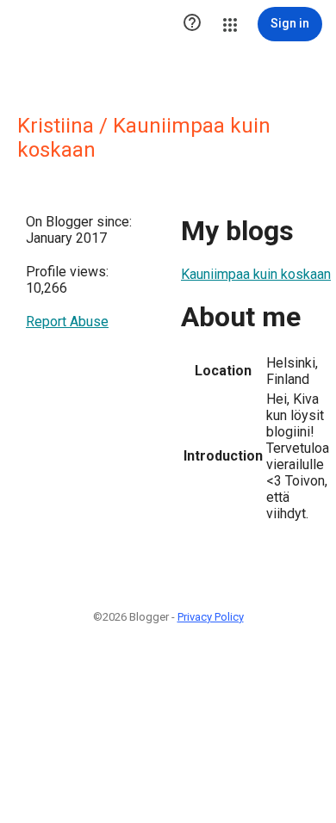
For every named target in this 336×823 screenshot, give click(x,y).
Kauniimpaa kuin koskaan (256, 274)
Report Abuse (67, 321)
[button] (192, 24)
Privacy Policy (210, 616)
